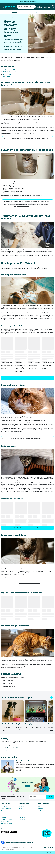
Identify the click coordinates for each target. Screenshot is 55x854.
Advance (22, 310)
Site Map (31, 847)
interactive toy (42, 424)
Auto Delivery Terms (6, 823)
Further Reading (7, 76)
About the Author (9, 757)
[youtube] (45, 848)
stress (22, 126)
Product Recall (5, 821)
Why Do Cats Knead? (8, 688)
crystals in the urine (36, 116)
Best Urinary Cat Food (8, 683)
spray (16, 490)
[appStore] (5, 833)
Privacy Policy (25, 847)
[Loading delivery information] (7, 12)
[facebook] (48, 848)
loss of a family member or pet (45, 478)
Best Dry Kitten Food (8, 680)
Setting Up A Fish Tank (32, 724)
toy (26, 423)
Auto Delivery (41, 811)
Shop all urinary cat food (27, 378)
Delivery (3, 813)
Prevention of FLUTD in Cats (10, 74)
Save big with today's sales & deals (27, 1)
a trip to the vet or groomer (22, 478)
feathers (20, 425)
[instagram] (50, 848)
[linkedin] (53, 848)
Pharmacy (40, 808)
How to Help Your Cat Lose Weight (33, 438)
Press (20, 808)
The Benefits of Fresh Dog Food (12, 724)
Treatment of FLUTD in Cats (10, 73)
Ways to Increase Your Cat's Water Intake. (29, 583)
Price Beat (4, 817)
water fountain (49, 571)
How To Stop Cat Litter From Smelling (12, 682)
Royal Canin (15, 310)
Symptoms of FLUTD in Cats (10, 71)
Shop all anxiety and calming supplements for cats (27, 528)
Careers (21, 811)
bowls (41, 571)
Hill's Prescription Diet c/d (24, 317)
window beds (15, 485)
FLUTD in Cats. (7, 140)
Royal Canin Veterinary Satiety (15, 431)
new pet (13, 478)
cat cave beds (47, 484)
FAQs (2, 811)
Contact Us (4, 806)
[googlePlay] (13, 832)
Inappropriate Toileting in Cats (21, 206)
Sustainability (22, 819)
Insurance (40, 806)
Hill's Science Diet (8, 310)
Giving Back (22, 813)
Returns (3, 815)
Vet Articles (41, 813)
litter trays (23, 659)
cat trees (41, 484)
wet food (15, 312)
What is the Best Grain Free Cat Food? (12, 685)
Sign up (50, 796)
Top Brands (22, 817)
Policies (21, 815)
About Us (21, 806)
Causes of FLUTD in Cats (9, 69)
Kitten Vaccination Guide (9, 686)
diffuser (21, 490)
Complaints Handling (6, 819)
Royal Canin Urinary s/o (10, 317)
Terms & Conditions (6, 808)
